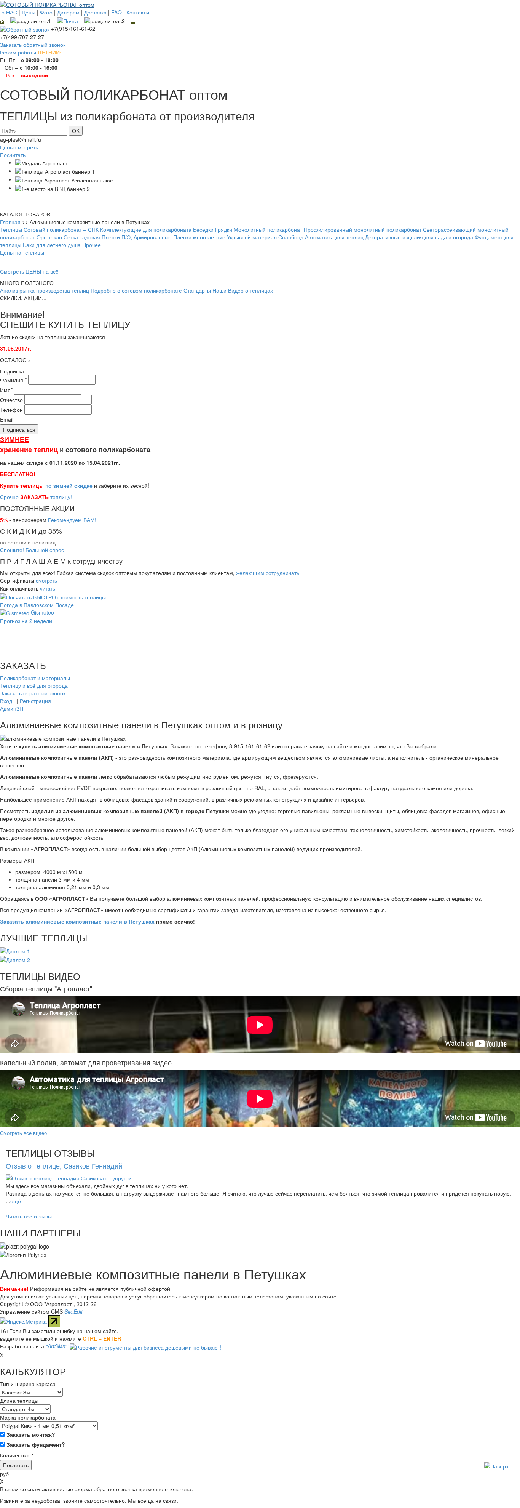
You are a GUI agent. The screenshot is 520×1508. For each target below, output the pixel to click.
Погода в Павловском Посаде (37, 604)
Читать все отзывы (29, 1216)
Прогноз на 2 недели (26, 620)
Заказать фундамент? (35, 1444)
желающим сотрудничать (267, 572)
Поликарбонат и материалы (35, 678)
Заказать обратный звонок (32, 44)
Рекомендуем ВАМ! (72, 519)
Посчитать (13, 154)
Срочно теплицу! (36, 497)
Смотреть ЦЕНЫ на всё (29, 271)
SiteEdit (73, 1311)
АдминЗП (11, 708)
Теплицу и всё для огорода (34, 685)
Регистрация (35, 700)
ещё (15, 1201)
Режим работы (18, 52)
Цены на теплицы (22, 252)
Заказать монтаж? (30, 1434)
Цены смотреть (19, 147)
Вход (6, 700)
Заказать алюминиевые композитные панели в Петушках (77, 921)
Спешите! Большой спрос (32, 550)
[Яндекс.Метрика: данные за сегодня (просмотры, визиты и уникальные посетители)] (23, 1321)
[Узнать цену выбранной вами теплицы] (53, 596)
